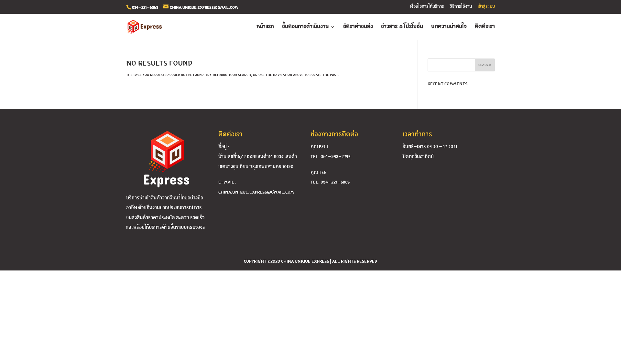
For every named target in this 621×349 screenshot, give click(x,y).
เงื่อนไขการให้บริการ (427, 6)
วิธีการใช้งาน (461, 6)
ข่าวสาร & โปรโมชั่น (402, 27)
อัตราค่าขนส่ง (358, 27)
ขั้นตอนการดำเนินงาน (305, 27)
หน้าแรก (265, 27)
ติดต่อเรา (485, 27)
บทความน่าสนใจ (449, 27)
